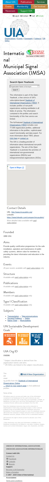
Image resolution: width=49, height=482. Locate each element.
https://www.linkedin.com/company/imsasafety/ (25, 217)
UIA (13, 26)
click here (13, 138)
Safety (27, 318)
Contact (25, 16)
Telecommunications (30, 316)
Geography (28, 39)
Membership (22, 6)
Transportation (13, 316)
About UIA (10, 2)
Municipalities (25, 321)
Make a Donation (12, 472)
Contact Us (10, 456)
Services (41, 2)
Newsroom (10, 11)
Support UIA (26, 11)
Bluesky (12, 464)
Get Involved (39, 6)
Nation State (12, 321)
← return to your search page (14, 386)
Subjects (37, 39)
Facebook (12, 459)
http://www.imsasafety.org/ (21, 212)
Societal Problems (14, 318)
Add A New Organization (33, 374)
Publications (26, 2)
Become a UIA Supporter (15, 470)
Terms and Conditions (14, 481)
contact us (24, 138)
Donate (41, 16)
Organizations (10, 39)
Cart (33, 16)
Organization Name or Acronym (20, 86)
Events (8, 6)
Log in (17, 16)
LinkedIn (12, 462)
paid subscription (33, 268)
